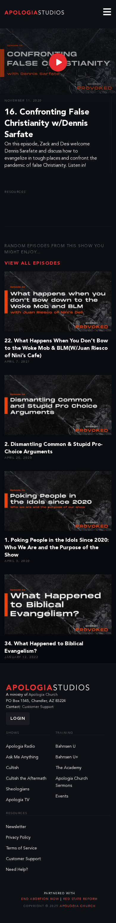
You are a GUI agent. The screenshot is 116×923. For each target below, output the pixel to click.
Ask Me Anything (22, 757)
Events (62, 796)
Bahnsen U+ (67, 757)
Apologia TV (17, 800)
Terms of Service (21, 848)
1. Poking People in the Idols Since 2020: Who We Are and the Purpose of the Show (56, 548)
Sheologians (17, 789)
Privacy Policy (18, 837)
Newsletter (16, 827)
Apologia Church (43, 695)
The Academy (68, 768)
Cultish (12, 768)
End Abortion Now (40, 898)
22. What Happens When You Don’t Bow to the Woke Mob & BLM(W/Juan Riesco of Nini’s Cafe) (56, 348)
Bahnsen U (66, 746)
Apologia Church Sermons (72, 782)
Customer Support (38, 707)
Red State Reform (80, 898)
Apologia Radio (20, 746)
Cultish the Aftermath (26, 778)
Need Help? (17, 870)
